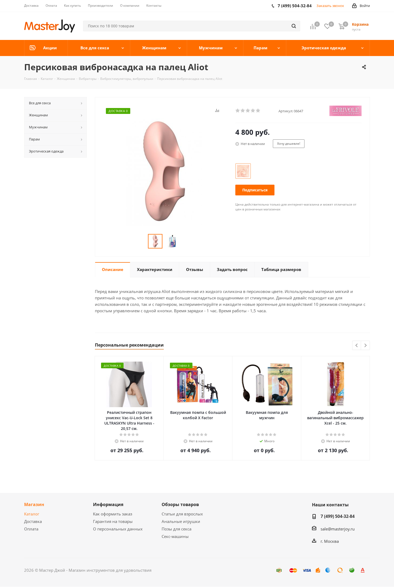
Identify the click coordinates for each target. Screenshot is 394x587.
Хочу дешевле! (288, 143)
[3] (248, 111)
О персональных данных (118, 529)
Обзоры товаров (180, 504)
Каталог (31, 514)
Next (365, 345)
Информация (108, 504)
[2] (243, 111)
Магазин (34, 504)
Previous (356, 345)
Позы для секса (176, 529)
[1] (237, 111)
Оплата (31, 529)
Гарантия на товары (113, 521)
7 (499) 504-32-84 (338, 516)
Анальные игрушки (181, 521)
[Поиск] (293, 26)
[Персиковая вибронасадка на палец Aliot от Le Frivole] (164, 171)
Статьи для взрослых (182, 514)
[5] (258, 111)
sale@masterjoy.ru (338, 529)
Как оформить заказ (112, 514)
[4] (253, 111)
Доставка (33, 521)
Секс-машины (175, 536)
